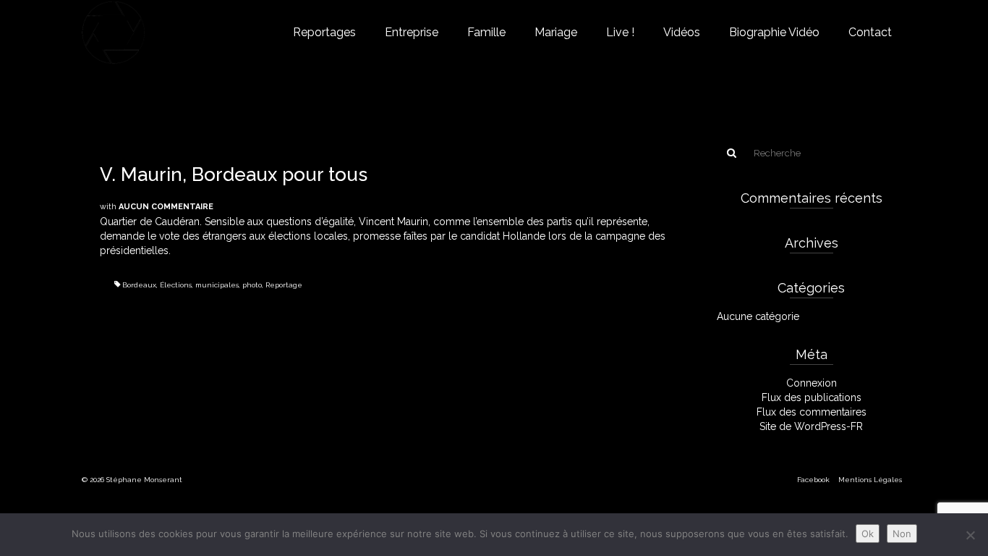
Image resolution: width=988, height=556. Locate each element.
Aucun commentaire (166, 206)
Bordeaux (139, 285)
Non (902, 533)
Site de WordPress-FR (811, 426)
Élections (176, 285)
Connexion (811, 383)
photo (252, 285)
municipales (217, 285)
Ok (867, 533)
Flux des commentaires (811, 412)
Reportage (283, 285)
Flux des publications (811, 397)
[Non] (970, 535)
